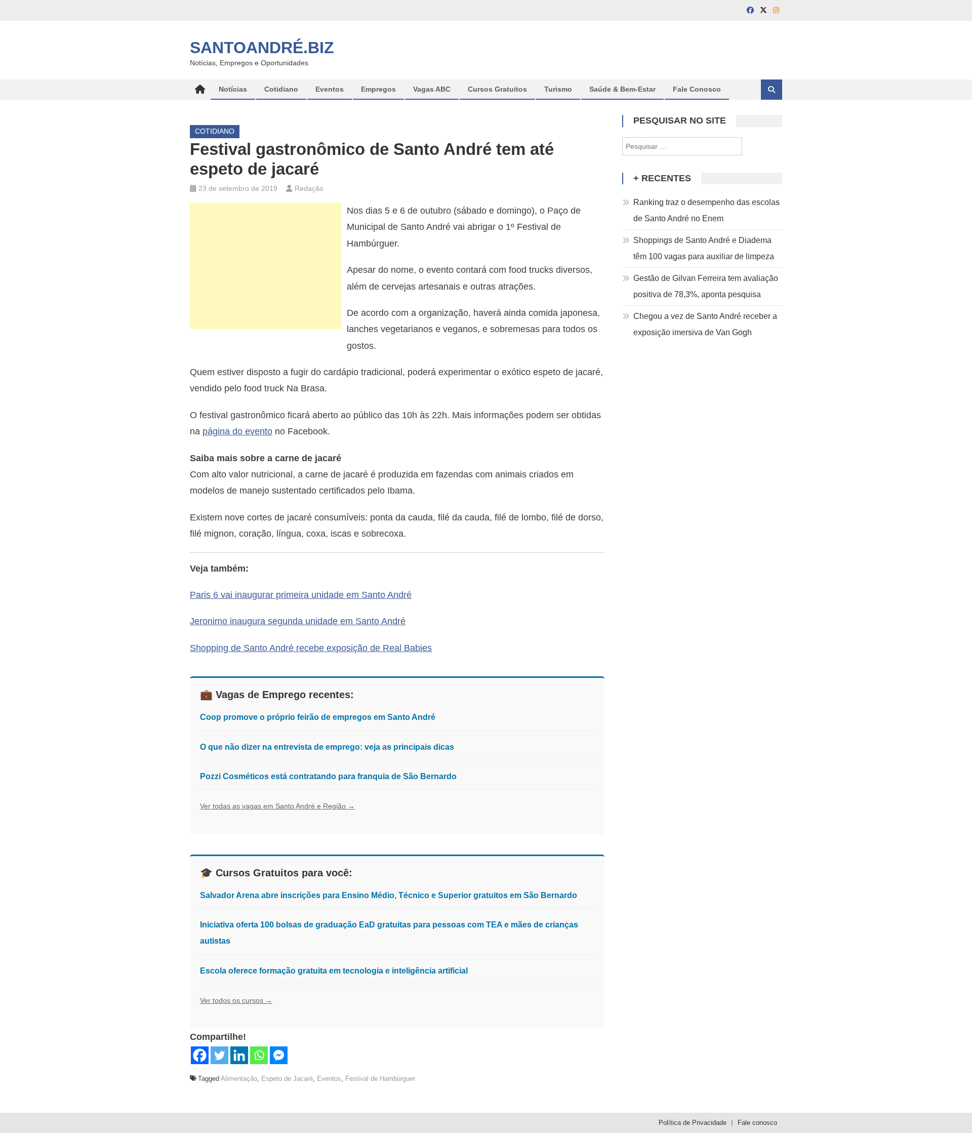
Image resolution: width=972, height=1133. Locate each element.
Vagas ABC (432, 89)
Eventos (329, 89)
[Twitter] (219, 1055)
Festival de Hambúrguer (380, 1078)
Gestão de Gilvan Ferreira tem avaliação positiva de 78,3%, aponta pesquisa (705, 286)
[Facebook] (200, 1055)
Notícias (233, 89)
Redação (309, 188)
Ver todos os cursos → (236, 1000)
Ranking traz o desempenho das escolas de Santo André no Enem (706, 210)
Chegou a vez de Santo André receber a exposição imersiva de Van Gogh (705, 324)
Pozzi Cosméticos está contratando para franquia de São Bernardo (328, 776)
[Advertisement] (266, 266)
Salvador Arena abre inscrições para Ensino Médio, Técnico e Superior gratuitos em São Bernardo (388, 895)
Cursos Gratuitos (497, 89)
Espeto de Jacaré (287, 1078)
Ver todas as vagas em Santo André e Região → (277, 806)
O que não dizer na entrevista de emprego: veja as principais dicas (327, 747)
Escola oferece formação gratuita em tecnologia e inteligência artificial (334, 970)
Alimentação (239, 1078)
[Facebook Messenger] (279, 1055)
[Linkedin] (239, 1055)
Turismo (558, 89)
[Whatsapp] (259, 1055)
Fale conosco (757, 1122)
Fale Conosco (697, 89)
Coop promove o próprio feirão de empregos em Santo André (317, 717)
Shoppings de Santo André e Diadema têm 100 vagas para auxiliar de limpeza (703, 248)
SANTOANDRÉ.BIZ (262, 47)
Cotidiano (281, 89)
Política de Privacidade (692, 1122)
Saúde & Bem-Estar (622, 89)
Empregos (378, 89)
